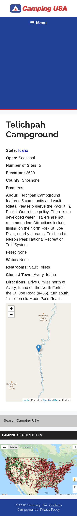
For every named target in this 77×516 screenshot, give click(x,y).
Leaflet (26, 399)
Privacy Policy (50, 509)
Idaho (23, 150)
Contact (54, 505)
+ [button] (11, 308)
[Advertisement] (38, 69)
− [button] (11, 314)
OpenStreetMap (50, 399)
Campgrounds (27, 509)
